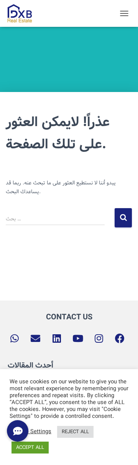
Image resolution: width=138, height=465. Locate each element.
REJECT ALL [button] (75, 432)
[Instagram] (98, 338)
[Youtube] (77, 338)
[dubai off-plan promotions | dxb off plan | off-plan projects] (22, 13)
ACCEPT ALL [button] (30, 448)
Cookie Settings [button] (31, 432)
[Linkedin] (56, 338)
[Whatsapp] (14, 338)
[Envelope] (35, 338)
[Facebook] (120, 338)
